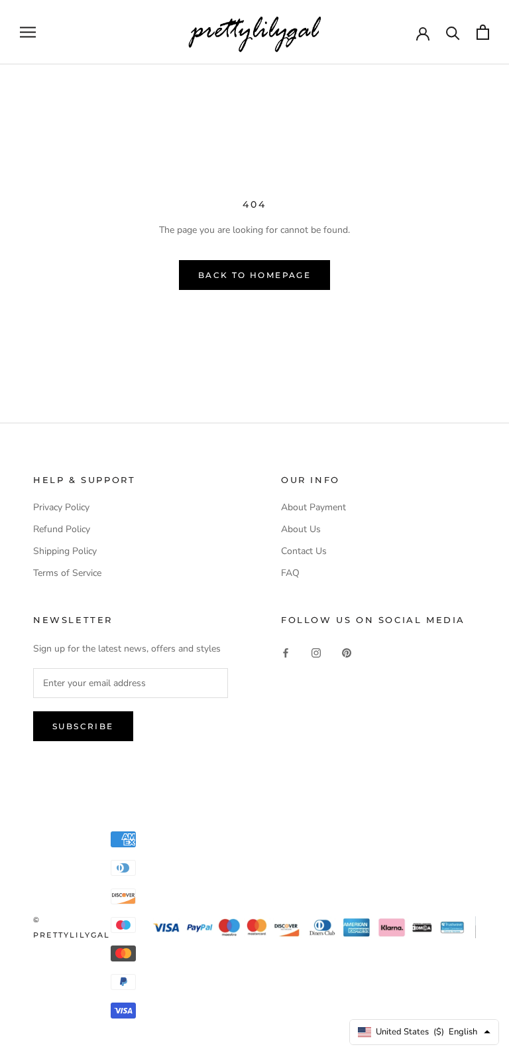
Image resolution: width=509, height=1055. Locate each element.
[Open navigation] (28, 32)
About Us (301, 529)
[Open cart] (483, 32)
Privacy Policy (61, 507)
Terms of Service (67, 573)
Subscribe (83, 726)
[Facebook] (285, 652)
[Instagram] (316, 652)
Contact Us (304, 551)
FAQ (290, 573)
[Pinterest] (346, 652)
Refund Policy (61, 529)
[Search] (453, 32)
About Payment (313, 507)
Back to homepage (254, 275)
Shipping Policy (65, 551)
